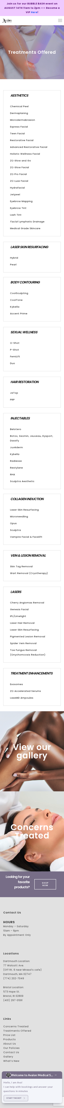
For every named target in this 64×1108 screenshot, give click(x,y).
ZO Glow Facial (19, 167)
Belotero (15, 429)
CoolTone (16, 300)
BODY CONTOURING (25, 282)
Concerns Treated (32, 831)
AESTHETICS (19, 95)
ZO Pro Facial (18, 174)
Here (34, 12)
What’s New (11, 1061)
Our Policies (11, 1048)
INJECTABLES (20, 418)
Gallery (8, 1056)
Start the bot (13, 1098)
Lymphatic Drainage (27, 221)
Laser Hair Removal (22, 623)
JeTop (14, 392)
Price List (9, 1035)
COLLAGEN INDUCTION (26, 499)
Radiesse (16, 461)
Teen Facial (17, 133)
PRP (12, 399)
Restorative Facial (22, 140)
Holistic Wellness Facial (25, 153)
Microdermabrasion (22, 120)
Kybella (14, 306)
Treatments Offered (17, 1031)
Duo (12, 363)
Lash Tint (16, 214)
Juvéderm (16, 447)
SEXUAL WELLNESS (23, 332)
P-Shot (15, 349)
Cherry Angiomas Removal (27, 602)
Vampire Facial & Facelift (26, 536)
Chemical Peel (19, 106)
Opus (13, 523)
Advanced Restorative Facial (28, 147)
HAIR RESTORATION (24, 382)
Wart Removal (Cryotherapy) (29, 573)
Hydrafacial (17, 187)
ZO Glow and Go (20, 160)
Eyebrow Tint (18, 208)
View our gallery (32, 751)
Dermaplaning (19, 113)
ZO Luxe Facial (19, 181)
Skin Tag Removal (21, 566)
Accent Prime (18, 313)
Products (9, 1039)
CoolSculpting (19, 293)
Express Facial (19, 126)
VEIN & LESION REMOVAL (28, 555)
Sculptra (15, 530)
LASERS (15, 592)
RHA (12, 474)
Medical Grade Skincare (25, 228)
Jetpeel (15, 194)
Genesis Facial (19, 609)
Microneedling (19, 516)
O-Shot (15, 343)
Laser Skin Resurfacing (24, 509)
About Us (9, 1043)
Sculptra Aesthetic (22, 481)
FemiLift (15, 356)
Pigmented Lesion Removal (27, 636)
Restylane (16, 467)
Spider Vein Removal (23, 643)
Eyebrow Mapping (21, 201)
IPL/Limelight (18, 616)
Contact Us (11, 1052)
